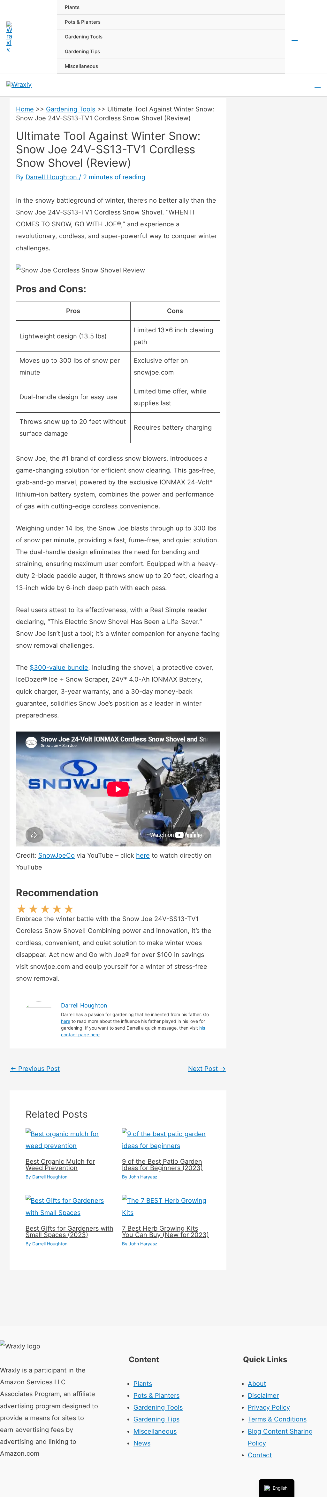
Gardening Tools (70, 109)
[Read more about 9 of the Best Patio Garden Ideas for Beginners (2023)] (166, 1139)
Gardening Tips (156, 1419)
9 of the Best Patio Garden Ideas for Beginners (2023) (162, 1165)
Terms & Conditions (277, 1419)
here (143, 855)
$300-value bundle (59, 667)
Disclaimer (263, 1395)
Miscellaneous (155, 1431)
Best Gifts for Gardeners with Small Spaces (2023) (69, 1232)
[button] (295, 36)
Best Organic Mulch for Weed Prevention (60, 1165)
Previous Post (35, 1068)
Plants (142, 1384)
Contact (260, 1455)
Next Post (207, 1068)
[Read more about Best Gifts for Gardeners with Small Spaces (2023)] (70, 1206)
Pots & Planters (156, 1395)
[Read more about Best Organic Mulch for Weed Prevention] (70, 1139)
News (141, 1443)
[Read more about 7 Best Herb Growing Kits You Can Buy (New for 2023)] (166, 1206)
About (257, 1384)
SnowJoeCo (56, 855)
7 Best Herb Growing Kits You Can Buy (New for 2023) (165, 1232)
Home (25, 109)
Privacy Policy (269, 1407)
